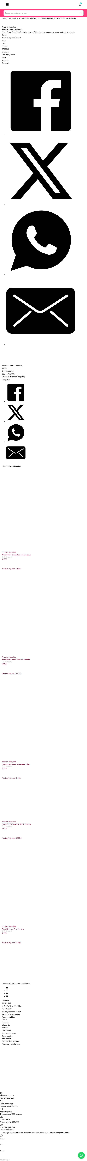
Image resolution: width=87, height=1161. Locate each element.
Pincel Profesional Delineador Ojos (15, 764)
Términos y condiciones (11, 1044)
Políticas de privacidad (10, 1041)
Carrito (4, 1020)
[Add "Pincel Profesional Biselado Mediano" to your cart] (3, 566)
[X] (40, 205)
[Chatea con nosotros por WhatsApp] (81, 1155)
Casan (4, 43)
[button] (80, 4)
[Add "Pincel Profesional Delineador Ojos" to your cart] (3, 775)
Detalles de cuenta (9, 1033)
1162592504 (6, 1003)
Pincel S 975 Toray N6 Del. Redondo (16, 824)
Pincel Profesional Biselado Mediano (16, 555)
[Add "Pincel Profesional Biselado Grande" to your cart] (3, 670)
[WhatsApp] (40, 275)
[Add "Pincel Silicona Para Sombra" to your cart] (3, 940)
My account (4, 1160)
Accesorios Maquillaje (27, 18)
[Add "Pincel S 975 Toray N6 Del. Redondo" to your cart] (3, 835)
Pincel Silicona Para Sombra (13, 929)
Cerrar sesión (7, 1036)
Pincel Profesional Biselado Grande (16, 660)
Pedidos (5, 1028)
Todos (12, 55)
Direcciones (6, 1030)
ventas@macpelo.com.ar (11, 1012)
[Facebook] (40, 135)
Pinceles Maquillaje (46, 18)
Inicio (4, 18)
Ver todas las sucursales (11, 1014)
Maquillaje (12, 18)
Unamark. (66, 1133)
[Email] (40, 345)
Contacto (5, 1022)
